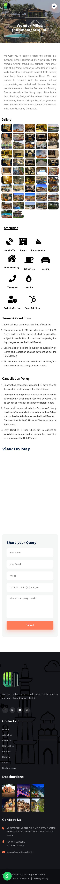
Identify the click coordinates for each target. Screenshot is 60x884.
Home (5, 729)
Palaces (6, 751)
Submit (30, 625)
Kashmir (7, 740)
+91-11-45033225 (16, 841)
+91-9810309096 (15, 845)
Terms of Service (20, 878)
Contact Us (8, 746)
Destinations (9, 768)
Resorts (6, 757)
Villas (5, 762)
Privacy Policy (41, 878)
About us (7, 734)
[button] (7, 876)
